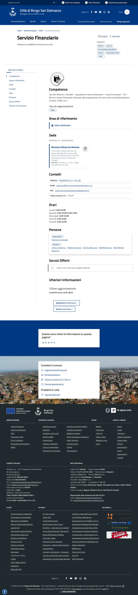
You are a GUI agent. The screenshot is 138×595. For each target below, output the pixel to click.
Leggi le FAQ (15, 528)
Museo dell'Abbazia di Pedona (53, 534)
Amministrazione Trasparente (21, 514)
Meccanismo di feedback (19, 521)
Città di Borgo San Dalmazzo (40, 10)
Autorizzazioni (48, 440)
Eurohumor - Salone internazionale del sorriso (59, 545)
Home (19, 30)
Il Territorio (121, 433)
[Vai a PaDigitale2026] (118, 410)
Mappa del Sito (16, 569)
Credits (13, 559)
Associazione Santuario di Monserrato (85, 538)
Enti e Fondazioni (17, 440)
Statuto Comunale (17, 545)
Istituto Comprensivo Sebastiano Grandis (86, 541)
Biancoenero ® (77, 589)
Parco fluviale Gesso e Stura (53, 524)
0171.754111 (14, 472)
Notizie (98, 426)
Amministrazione (30, 30)
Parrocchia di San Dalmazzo (52, 541)
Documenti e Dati (17, 437)
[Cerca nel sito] (127, 12)
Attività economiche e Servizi (122, 447)
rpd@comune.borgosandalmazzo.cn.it (88, 498)
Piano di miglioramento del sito (22, 524)
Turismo (69, 447)
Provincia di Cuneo (78, 552)
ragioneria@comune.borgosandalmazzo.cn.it (74, 185)
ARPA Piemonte (77, 559)
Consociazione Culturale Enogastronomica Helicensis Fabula (93, 531)
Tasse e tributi (101, 437)
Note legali (15, 552)
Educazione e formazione (51, 450)
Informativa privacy (18, 548)
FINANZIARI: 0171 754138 (70, 180)
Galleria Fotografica (124, 437)
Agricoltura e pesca (49, 426)
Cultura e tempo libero (51, 447)
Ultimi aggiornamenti (18, 562)
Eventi (119, 426)
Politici (13, 447)
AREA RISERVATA (69, 591)
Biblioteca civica (101, 440)
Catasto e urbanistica (50, 444)
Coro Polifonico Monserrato (81, 517)
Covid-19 (99, 433)
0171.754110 (15, 474)
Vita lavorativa (72, 450)
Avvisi (98, 444)
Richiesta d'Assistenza (19, 538)
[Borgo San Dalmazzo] (12, 12)
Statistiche (15, 566)
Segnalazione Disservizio (19, 534)
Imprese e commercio (74, 430)
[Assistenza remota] (123, 586)
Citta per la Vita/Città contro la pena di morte (59, 555)
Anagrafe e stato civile (51, 433)
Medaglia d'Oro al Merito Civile (32, 13)
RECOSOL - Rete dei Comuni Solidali (56, 528)
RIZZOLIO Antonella (60, 239)
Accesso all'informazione (86, 21)
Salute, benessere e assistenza (78, 437)
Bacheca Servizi (16, 541)
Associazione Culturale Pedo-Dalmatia (56, 559)
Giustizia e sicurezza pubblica (77, 426)
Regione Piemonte (14, 2)
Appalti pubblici (48, 437)
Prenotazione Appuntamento (21, 531)
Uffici (41, 30)
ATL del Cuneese (49, 514)
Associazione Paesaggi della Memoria (85, 524)
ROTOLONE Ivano (90, 247)
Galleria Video (122, 440)
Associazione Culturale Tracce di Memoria (86, 528)
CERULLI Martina (59, 247)
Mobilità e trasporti (73, 433)
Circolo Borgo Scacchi (50, 521)
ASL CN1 (75, 555)
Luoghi (119, 430)
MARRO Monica (105, 247)
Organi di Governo (17, 426)
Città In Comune (115, 586)
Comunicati (100, 430)
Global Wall (47, 517)
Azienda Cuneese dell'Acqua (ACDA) (84, 514)
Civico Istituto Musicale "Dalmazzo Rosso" (58, 531)
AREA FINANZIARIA (62, 125)
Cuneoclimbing (48, 548)
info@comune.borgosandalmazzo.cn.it (24, 485)
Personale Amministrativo (20, 444)
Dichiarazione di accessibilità (21, 517)
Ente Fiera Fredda (49, 538)
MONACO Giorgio (74, 247)
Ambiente (46, 430)
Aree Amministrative (18, 430)
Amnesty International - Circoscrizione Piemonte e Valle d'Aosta (66, 552)
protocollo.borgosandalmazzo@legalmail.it (72, 190)
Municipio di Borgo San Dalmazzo (65, 147)
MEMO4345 (76, 548)
